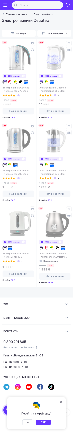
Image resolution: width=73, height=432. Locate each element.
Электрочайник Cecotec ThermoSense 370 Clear (52, 172)
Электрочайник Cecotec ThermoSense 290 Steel (16, 172)
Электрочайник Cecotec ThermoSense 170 (16, 255)
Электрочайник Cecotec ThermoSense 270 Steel (16, 89)
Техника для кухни (16, 14)
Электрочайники (43, 14)
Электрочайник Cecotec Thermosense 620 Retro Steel (52, 255)
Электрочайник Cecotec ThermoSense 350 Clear (52, 89)
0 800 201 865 (14, 342)
